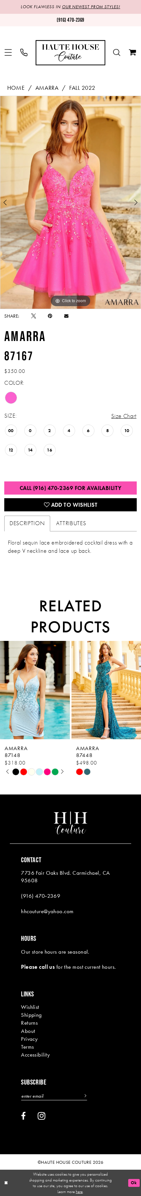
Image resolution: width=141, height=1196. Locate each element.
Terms (27, 1046)
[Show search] (117, 52)
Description (27, 523)
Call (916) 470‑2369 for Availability (71, 488)
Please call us (38, 966)
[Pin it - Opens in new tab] (50, 316)
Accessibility (35, 1054)
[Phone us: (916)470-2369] (24, 52)
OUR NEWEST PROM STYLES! (91, 7)
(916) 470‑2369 (40, 895)
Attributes (71, 523)
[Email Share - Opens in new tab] (66, 316)
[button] (8, 52)
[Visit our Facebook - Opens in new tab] (23, 1116)
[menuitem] (8, 52)
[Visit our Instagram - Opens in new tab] (42, 1116)
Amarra (47, 88)
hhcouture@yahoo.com (47, 911)
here (79, 1191)
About (28, 1031)
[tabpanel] (70, 202)
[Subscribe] (84, 1096)
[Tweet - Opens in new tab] (33, 316)
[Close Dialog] (6, 1182)
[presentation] (35, 690)
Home (16, 88)
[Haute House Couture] (70, 52)
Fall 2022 (82, 88)
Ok (134, 1182)
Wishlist (30, 1007)
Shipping (31, 1014)
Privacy (29, 1038)
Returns (29, 1022)
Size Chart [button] (123, 416)
